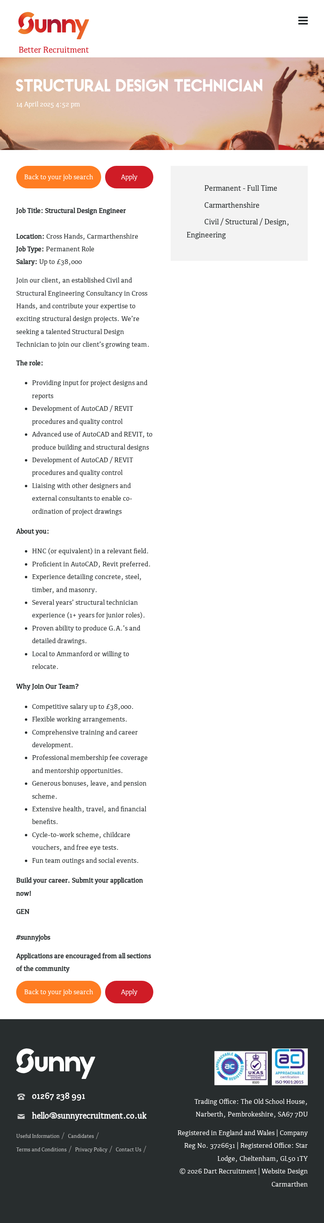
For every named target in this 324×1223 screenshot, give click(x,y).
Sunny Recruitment (52, 27)
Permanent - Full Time (240, 188)
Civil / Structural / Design (245, 221)
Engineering (206, 234)
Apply (129, 177)
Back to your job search (58, 177)
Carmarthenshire (232, 205)
